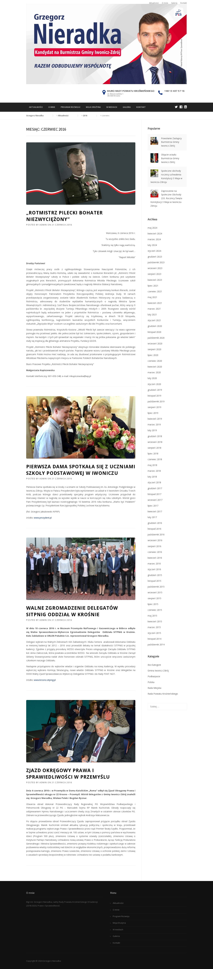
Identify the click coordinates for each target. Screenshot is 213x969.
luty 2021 (152, 314)
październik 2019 (156, 401)
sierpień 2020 (154, 349)
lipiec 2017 (153, 505)
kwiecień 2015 (155, 621)
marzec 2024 (154, 239)
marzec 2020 (154, 372)
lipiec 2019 (153, 412)
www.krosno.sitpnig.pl (45, 679)
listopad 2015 (154, 580)
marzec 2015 (154, 627)
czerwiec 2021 (155, 291)
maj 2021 (152, 297)
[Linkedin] (185, 107)
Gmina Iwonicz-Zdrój (158, 670)
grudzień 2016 (155, 522)
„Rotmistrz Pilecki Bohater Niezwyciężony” (64, 215)
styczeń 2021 (154, 320)
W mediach (111, 107)
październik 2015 (156, 586)
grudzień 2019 (155, 389)
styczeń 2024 (154, 250)
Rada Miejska (154, 687)
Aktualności (154, 3)
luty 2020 (152, 378)
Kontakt (183, 3)
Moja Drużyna (93, 107)
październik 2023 (156, 262)
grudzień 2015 (155, 575)
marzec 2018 (154, 470)
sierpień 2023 (154, 273)
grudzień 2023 (155, 256)
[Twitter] (176, 107)
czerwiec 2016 (155, 552)
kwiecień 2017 (155, 511)
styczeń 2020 (154, 384)
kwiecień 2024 (155, 233)
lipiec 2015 (153, 604)
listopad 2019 (154, 395)
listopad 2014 (154, 638)
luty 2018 (152, 476)
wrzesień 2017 (155, 499)
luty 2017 (152, 517)
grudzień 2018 (155, 436)
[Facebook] (181, 107)
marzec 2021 (154, 308)
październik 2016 (156, 534)
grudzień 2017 (155, 488)
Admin (43, 224)
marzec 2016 (154, 563)
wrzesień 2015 (155, 592)
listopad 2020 (154, 331)
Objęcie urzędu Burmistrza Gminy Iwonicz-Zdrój (170, 158)
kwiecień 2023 (155, 279)
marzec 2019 (154, 424)
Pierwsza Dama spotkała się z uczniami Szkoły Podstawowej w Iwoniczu (80, 469)
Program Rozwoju (70, 107)
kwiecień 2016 (155, 557)
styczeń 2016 (154, 569)
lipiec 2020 (153, 355)
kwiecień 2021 (155, 302)
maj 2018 (152, 465)
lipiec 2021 (153, 285)
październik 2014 (156, 644)
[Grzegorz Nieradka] (106, 43)
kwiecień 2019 (155, 418)
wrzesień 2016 (155, 540)
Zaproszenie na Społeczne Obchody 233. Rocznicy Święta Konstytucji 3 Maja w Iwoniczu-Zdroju (166, 198)
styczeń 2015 (154, 632)
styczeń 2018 (154, 482)
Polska (151, 682)
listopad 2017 (154, 494)
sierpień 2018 (154, 447)
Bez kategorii (154, 664)
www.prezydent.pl (43, 517)
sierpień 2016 (154, 546)
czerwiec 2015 (155, 609)
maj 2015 (152, 615)
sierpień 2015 (154, 598)
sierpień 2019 (154, 407)
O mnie (165, 3)
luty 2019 (152, 430)
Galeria (174, 3)
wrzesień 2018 (155, 441)
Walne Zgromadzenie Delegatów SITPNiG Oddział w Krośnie (72, 611)
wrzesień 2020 (155, 343)
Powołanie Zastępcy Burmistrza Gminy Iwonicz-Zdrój (171, 142)
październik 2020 (156, 337)
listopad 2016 (154, 528)
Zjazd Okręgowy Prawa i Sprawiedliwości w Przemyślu (68, 773)
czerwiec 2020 (155, 360)
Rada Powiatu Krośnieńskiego (163, 693)
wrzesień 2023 (155, 268)
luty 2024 (152, 245)
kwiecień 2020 (155, 366)
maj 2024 (152, 227)
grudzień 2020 (155, 326)
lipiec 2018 (153, 453)
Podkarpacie (154, 676)
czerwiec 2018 (155, 459)
